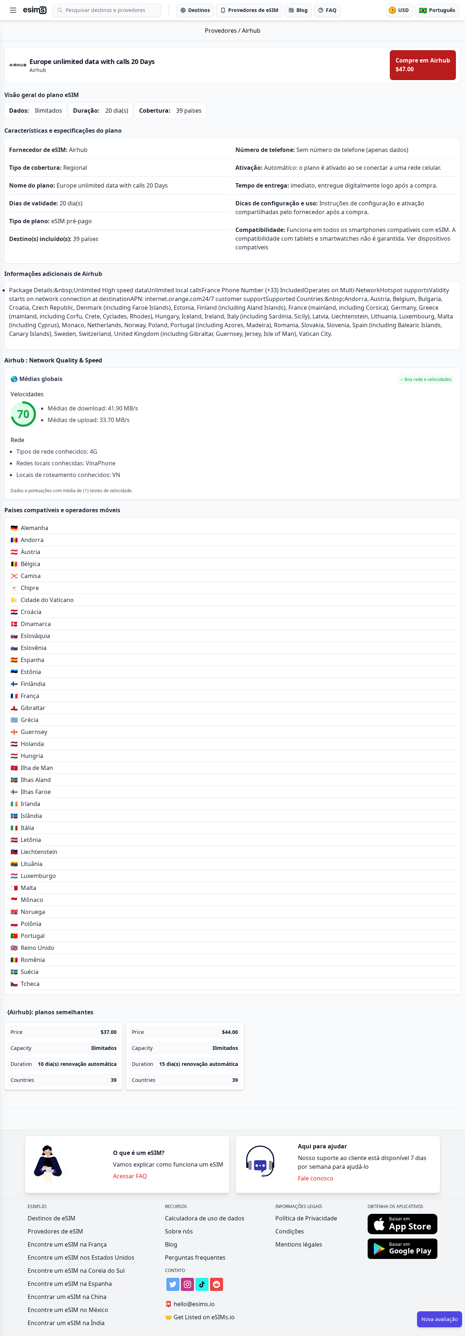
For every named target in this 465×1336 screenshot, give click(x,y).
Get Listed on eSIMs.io (200, 1317)
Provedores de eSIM (55, 1231)
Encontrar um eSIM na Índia (66, 1323)
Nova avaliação (439, 1319)
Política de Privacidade (306, 1218)
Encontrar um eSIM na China (67, 1297)
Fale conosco (315, 1178)
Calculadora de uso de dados (204, 1218)
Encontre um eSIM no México (68, 1310)
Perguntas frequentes (195, 1257)
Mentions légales (298, 1244)
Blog (171, 1244)
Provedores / (223, 31)
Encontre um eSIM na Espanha (70, 1284)
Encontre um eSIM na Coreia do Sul (76, 1271)
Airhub (251, 31)
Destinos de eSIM (52, 1218)
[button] (425, 379)
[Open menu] (13, 10)
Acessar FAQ (130, 1176)
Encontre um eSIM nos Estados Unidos (81, 1257)
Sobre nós (179, 1231)
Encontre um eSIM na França (67, 1244)
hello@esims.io (190, 1304)
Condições (289, 1231)
